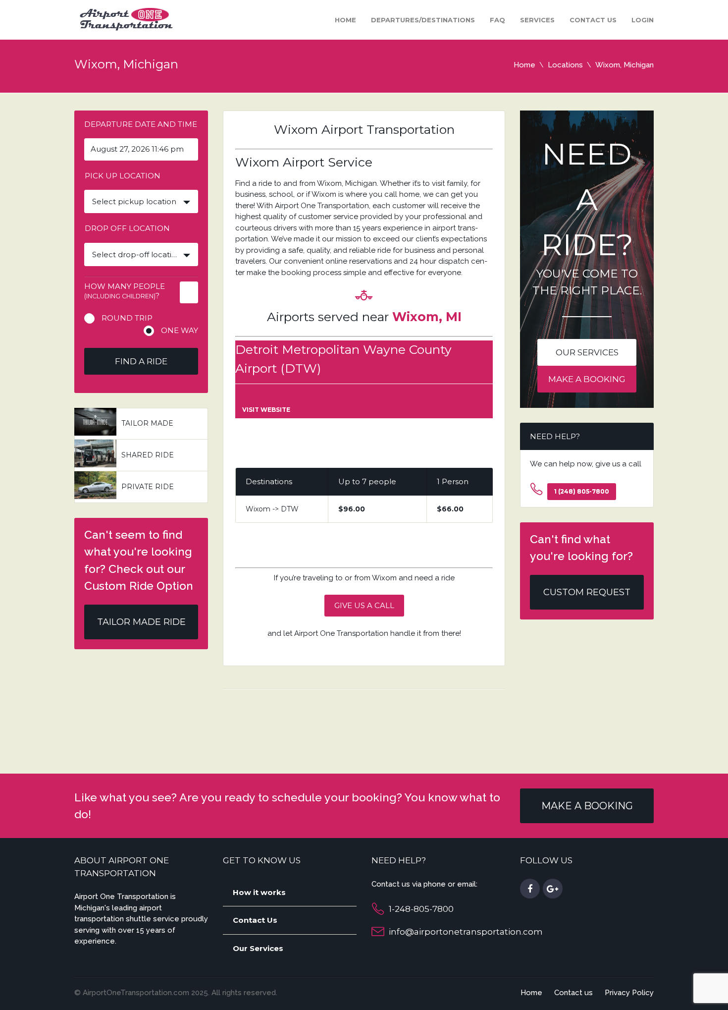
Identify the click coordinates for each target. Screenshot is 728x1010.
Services (537, 20)
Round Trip (127, 318)
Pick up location (122, 175)
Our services (587, 352)
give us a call (364, 605)
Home (345, 20)
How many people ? (124, 290)
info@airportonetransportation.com (466, 932)
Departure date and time (140, 124)
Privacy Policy (629, 992)
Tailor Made (147, 423)
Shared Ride (147, 454)
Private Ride (147, 486)
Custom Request (586, 592)
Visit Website (266, 409)
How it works (259, 892)
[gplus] (553, 889)
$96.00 (351, 509)
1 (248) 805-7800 (581, 491)
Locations (565, 64)
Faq (497, 20)
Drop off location (127, 228)
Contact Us (255, 920)
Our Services (258, 948)
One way (179, 330)
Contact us (593, 20)
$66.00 (450, 509)
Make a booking (586, 379)
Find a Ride (141, 361)
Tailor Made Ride (141, 622)
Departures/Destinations (423, 20)
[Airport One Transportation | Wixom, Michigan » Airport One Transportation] (124, 19)
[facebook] (530, 889)
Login (642, 20)
